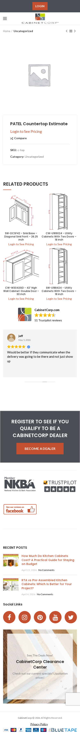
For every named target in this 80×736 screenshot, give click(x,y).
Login (40, 6)
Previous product (67, 31)
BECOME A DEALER (40, 448)
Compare (20, 138)
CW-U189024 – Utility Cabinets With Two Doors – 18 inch (59, 236)
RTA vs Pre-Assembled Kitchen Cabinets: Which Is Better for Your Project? (47, 584)
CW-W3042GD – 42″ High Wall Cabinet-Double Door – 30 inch (21, 291)
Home (6, 31)
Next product (75, 31)
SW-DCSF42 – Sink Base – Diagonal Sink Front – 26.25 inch (21, 236)
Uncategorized (23, 31)
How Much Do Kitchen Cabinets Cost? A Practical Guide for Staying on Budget (48, 560)
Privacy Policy (39, 724)
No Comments (46, 570)
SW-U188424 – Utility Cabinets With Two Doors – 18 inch (59, 291)
